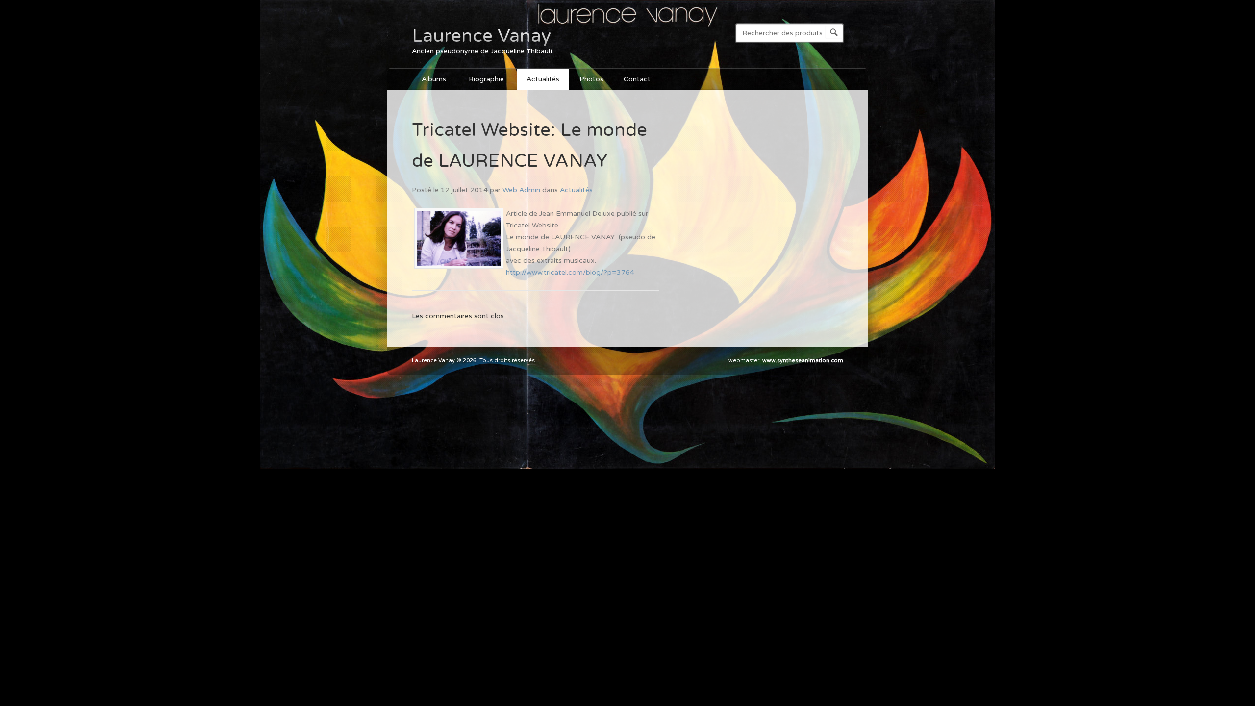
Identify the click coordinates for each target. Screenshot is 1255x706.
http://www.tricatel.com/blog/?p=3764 (570, 272)
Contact (637, 79)
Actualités (543, 79)
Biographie (481, 80)
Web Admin (521, 190)
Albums (429, 80)
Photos (591, 79)
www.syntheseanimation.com (802, 360)
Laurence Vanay (481, 36)
